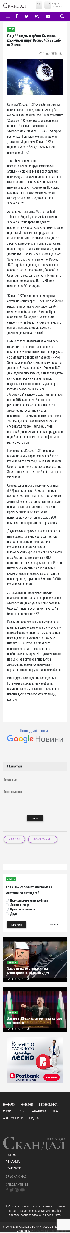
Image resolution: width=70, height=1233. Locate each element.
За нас (11, 1155)
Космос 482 (14, 839)
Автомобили (13, 1118)
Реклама (13, 1161)
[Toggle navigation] (8, 16)
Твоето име (10, 779)
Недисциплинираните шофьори (29, 900)
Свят (22, 1111)
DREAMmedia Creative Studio (49, 1230)
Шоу (55, 1111)
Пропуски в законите (22, 909)
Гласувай (16, 925)
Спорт (8, 1111)
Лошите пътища (19, 904)
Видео (34, 1118)
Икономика (48, 1104)
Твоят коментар (13, 791)
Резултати (54, 924)
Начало (9, 1104)
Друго (13, 913)
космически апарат (42, 839)
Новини (27, 1104)
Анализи (39, 1111)
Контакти (13, 1168)
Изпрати (35, 818)
